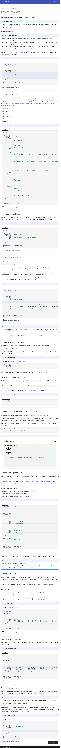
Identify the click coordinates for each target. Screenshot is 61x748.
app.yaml (11, 61)
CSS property (42, 415)
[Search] (57, 1)
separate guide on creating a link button (43, 481)
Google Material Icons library (46, 599)
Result (17, 61)
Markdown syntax (48, 38)
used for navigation (29, 48)
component (19, 98)
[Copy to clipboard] (56, 64)
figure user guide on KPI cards (45, 584)
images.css (6, 361)
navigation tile (5, 25)
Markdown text (48, 102)
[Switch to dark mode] (54, 1)
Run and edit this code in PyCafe (11, 320)
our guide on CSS (25, 711)
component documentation (15, 103)
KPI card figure (44, 25)
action (55, 25)
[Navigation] (2, 1)
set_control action (30, 642)
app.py (5, 61)
